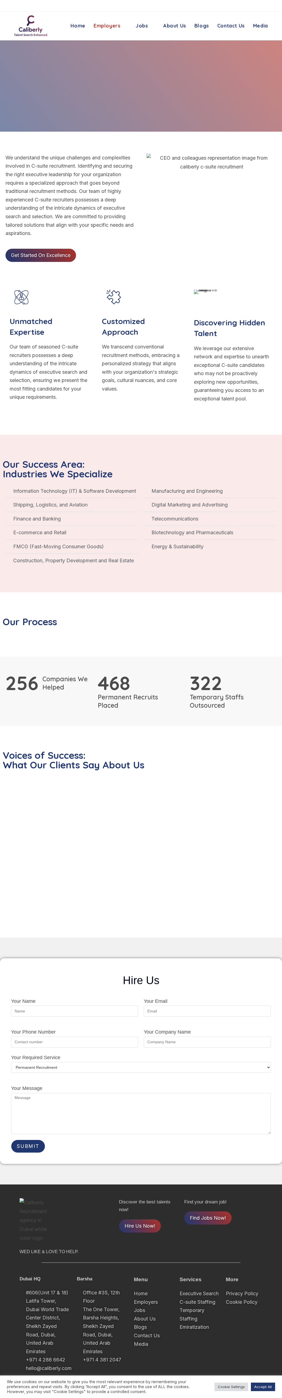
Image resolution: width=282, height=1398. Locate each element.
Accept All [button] (263, 1387)
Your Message (26, 1088)
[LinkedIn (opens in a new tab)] (264, 6)
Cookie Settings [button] (231, 1387)
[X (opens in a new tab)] (238, 6)
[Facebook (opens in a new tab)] (247, 6)
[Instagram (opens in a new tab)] (256, 6)
